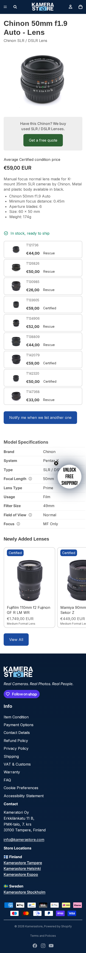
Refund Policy (16, 740)
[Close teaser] (56, 463)
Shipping (11, 756)
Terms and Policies (43, 935)
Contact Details (17, 732)
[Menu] (5, 7)
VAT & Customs (17, 764)
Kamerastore (34, 926)
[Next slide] (77, 587)
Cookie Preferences (21, 787)
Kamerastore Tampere (23, 862)
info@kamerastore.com (24, 839)
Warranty (12, 772)
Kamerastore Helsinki (22, 868)
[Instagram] (43, 945)
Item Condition (16, 717)
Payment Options (18, 724)
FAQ (7, 780)
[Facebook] (35, 945)
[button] (69, 477)
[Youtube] (51, 945)
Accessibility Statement (24, 796)
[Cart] (80, 7)
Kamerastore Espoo (21, 874)
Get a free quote (43, 140)
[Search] (15, 7)
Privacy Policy (16, 748)
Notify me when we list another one (40, 417)
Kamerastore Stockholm (24, 892)
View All (16, 639)
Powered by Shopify (58, 926)
